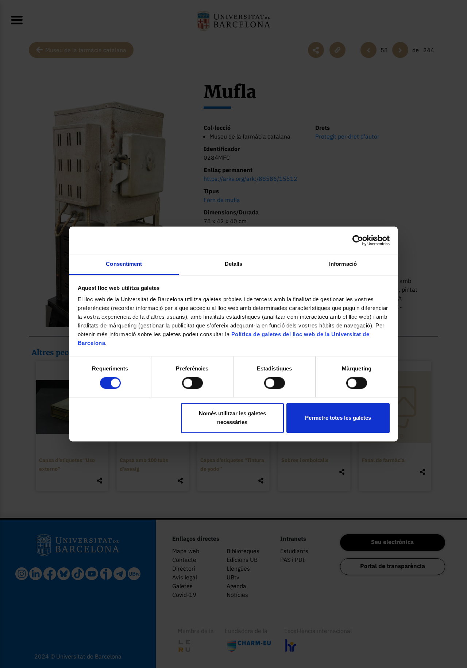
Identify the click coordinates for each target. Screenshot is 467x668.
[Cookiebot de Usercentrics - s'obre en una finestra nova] (358, 240)
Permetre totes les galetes (338, 418)
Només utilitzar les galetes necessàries (232, 417)
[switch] (192, 383)
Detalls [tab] (234, 264)
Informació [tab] (343, 264)
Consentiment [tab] (124, 264)
